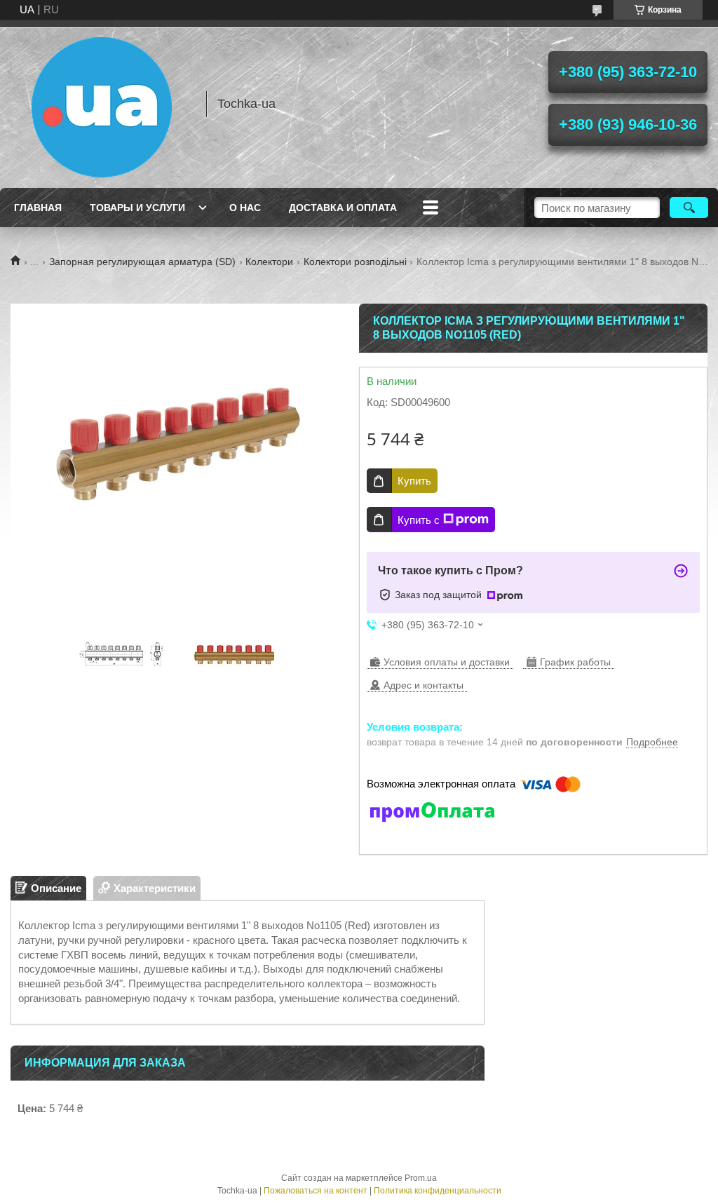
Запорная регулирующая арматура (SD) (142, 261)
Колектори (269, 261)
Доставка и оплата (343, 207)
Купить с (419, 520)
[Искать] (689, 207)
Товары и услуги (137, 207)
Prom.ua (421, 1178)
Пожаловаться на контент (315, 1191)
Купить (414, 481)
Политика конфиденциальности (437, 1191)
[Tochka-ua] (102, 103)
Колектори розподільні (355, 261)
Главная (38, 207)
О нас (245, 207)
